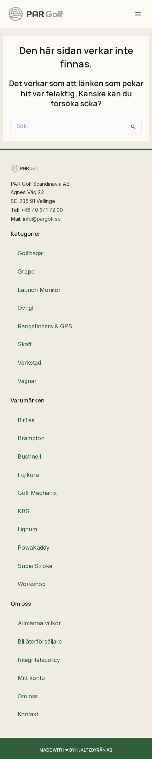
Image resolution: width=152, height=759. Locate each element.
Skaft (24, 344)
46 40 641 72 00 (43, 210)
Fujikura (28, 474)
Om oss (28, 696)
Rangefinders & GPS (45, 326)
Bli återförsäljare (40, 641)
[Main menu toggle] (138, 14)
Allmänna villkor (39, 623)
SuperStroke (35, 565)
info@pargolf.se (42, 219)
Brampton (31, 438)
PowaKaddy (33, 547)
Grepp (26, 271)
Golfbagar (31, 253)
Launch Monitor (39, 289)
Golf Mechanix (37, 492)
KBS (23, 511)
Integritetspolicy (39, 659)
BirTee (26, 420)
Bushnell (29, 456)
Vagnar (27, 380)
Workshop (32, 583)
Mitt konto (31, 677)
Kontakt (28, 714)
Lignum (27, 529)
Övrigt (26, 307)
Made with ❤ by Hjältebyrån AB (76, 750)
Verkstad (29, 362)
